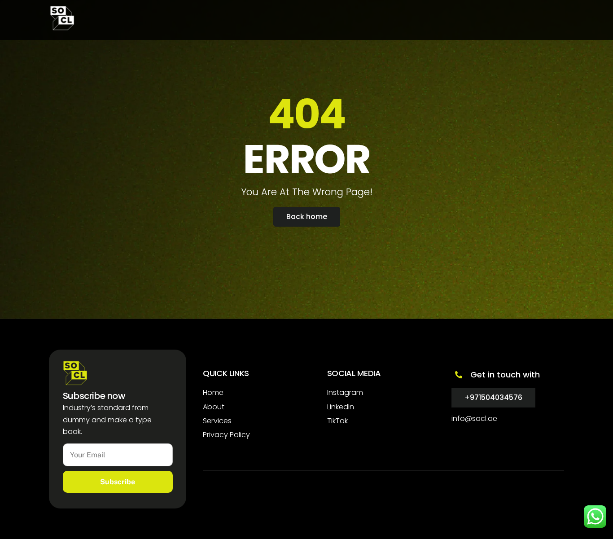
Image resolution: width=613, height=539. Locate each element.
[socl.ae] (62, 26)
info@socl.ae (474, 418)
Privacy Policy (226, 434)
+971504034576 (493, 397)
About (213, 407)
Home (213, 392)
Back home (306, 216)
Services (217, 421)
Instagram (345, 392)
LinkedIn (340, 407)
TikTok (337, 421)
